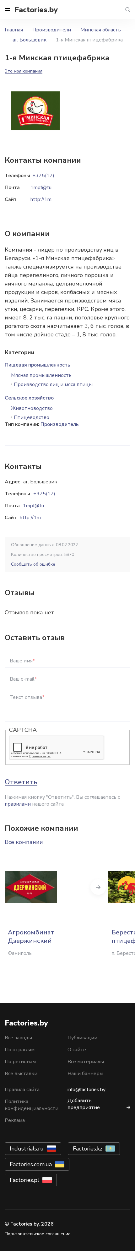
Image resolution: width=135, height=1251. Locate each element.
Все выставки (21, 1073)
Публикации (82, 1037)
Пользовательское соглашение (38, 1234)
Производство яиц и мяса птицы (53, 384)
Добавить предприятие (84, 1104)
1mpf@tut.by (37, 505)
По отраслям (20, 1049)
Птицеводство (31, 417)
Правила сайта (22, 1089)
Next (98, 887)
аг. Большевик (29, 39)
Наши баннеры (85, 1073)
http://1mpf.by (35, 517)
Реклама (15, 1120)
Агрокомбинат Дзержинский (31, 936)
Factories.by (36, 10)
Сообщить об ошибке (33, 564)
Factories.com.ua (31, 1164)
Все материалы (86, 1061)
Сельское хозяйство (29, 397)
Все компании (24, 842)
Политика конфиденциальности (31, 1105)
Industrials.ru (27, 1148)
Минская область (100, 29)
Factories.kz (87, 1148)
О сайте (77, 1049)
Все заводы (18, 1037)
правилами (18, 804)
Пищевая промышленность (37, 365)
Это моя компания (23, 71)
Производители (51, 29)
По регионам (20, 1061)
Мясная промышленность (41, 375)
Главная (14, 29)
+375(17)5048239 (55, 493)
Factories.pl (24, 1180)
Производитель (59, 424)
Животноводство (32, 408)
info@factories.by (86, 1089)
